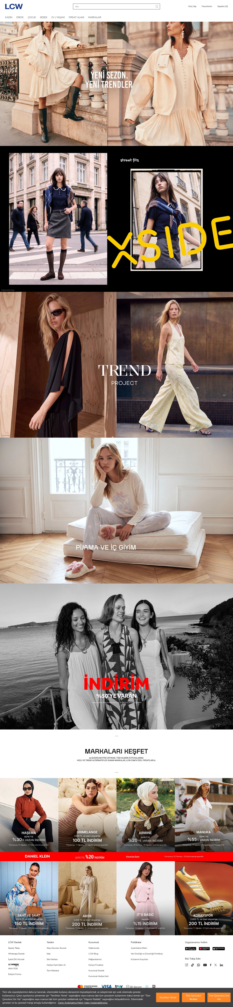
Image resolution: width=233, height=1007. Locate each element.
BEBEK (43, 17)
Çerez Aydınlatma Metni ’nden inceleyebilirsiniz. (83, 1002)
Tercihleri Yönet (167, 997)
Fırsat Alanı (76, 17)
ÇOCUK (32, 17)
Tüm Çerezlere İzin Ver (219, 997)
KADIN (8, 17)
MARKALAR (94, 17)
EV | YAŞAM (58, 17)
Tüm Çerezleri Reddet (193, 997)
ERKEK (20, 17)
